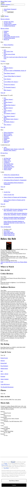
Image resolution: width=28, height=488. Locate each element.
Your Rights (6, 468)
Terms (5, 463)
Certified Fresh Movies (9, 25)
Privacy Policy (5, 464)
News (6, 153)
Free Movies (7, 230)
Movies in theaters (5, 19)
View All (3, 92)
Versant (13, 461)
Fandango (6, 31)
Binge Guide (7, 159)
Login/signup (10, 12)
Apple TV (6, 34)
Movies (6, 16)
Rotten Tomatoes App (9, 235)
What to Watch (8, 44)
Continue (14, 485)
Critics (5, 10)
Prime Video (7, 35)
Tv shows (3, 61)
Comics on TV (7, 161)
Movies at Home (5, 28)
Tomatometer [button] (4, 253)
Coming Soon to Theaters (10, 24)
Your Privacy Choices (14, 480)
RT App (3, 153)
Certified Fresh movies (9, 38)
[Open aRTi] (3, 3)
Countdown (7, 162)
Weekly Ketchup (8, 168)
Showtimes (8, 226)
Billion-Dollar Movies (9, 233)
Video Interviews (8, 165)
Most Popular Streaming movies (11, 36)
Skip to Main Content (6, 1)
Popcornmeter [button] (18, 253)
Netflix (5, 32)
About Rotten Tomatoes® (10, 9)
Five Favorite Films (8, 164)
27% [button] (14, 253)
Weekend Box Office (9, 166)
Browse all (6, 39)
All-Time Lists (7, 158)
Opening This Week (9, 21)
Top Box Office (8, 23)
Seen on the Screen (8, 232)
